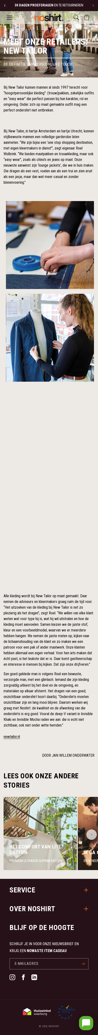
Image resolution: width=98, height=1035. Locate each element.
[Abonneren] (83, 963)
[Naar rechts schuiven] (91, 834)
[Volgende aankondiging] (93, 5)
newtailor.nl (12, 736)
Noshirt (54, 1026)
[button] (9, 17)
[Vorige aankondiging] (5, 5)
